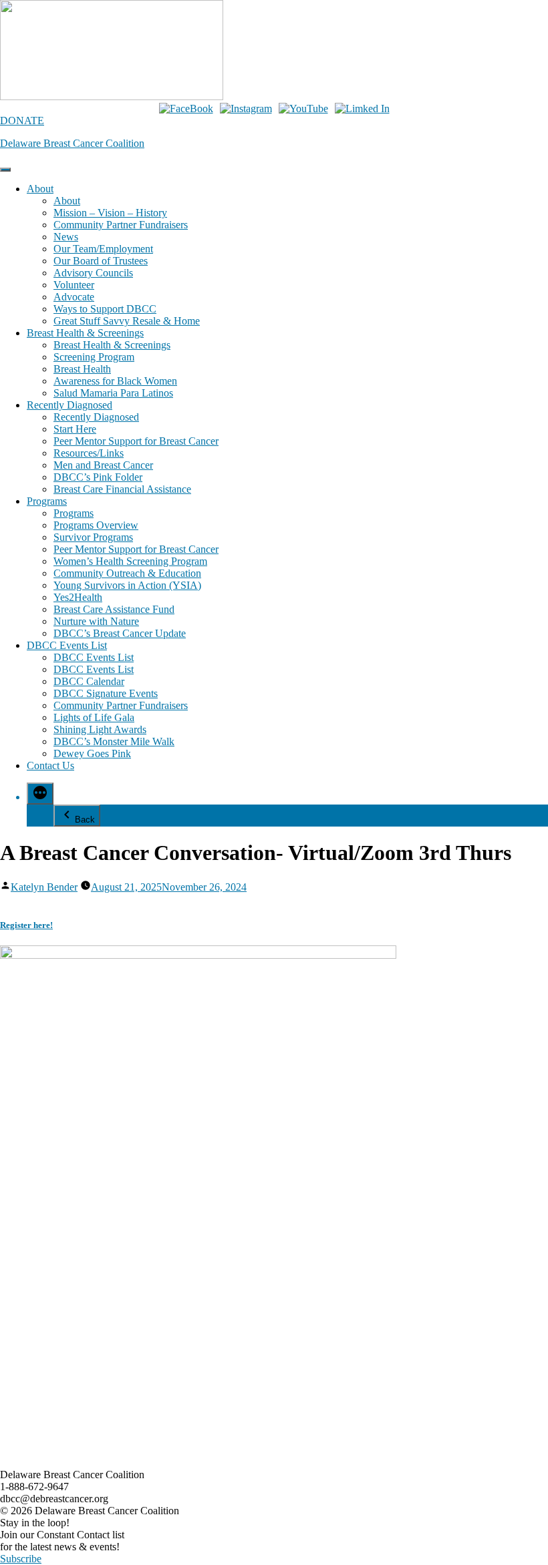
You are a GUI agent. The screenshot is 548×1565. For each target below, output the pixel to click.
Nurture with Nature (96, 621)
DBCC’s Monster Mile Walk (113, 741)
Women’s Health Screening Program (130, 561)
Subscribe (20, 1558)
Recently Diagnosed (69, 405)
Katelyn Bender (44, 887)
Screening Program (93, 357)
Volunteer (73, 284)
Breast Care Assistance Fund (113, 609)
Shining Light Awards (99, 729)
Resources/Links (88, 453)
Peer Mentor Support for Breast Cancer (136, 441)
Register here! (26, 925)
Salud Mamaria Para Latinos (113, 393)
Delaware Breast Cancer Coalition (72, 143)
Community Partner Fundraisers (120, 224)
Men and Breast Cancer (103, 465)
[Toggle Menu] (5, 170)
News (65, 236)
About (40, 188)
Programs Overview (95, 525)
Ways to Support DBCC (104, 308)
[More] (40, 793)
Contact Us (50, 765)
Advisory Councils (93, 272)
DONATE (22, 120)
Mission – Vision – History (110, 212)
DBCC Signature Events (105, 693)
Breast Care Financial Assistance (122, 489)
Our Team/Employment (103, 248)
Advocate (73, 296)
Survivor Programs (93, 537)
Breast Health (82, 369)
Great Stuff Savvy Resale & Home (126, 320)
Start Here (74, 429)
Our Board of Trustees (100, 260)
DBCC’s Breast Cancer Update (119, 633)
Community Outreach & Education (127, 573)
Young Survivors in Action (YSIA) (127, 585)
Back (85, 820)
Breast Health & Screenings (85, 333)
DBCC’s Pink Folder (97, 477)
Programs (47, 501)
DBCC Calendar (88, 681)
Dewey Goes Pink (92, 753)
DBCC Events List (67, 645)
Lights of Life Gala (93, 717)
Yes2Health (77, 597)
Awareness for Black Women (115, 381)
